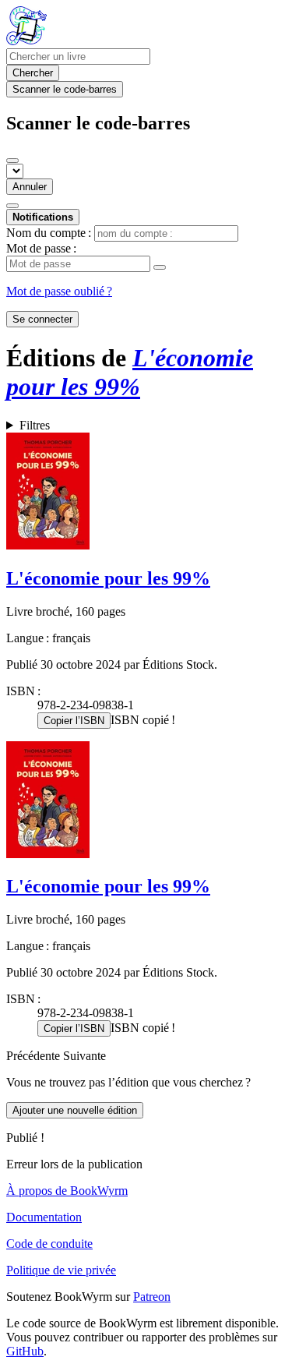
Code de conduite (49, 1243)
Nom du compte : (48, 232)
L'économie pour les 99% (108, 578)
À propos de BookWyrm (67, 1190)
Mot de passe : (41, 248)
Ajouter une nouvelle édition (74, 1110)
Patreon (152, 1296)
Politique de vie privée (61, 1270)
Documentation (44, 1217)
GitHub (25, 1351)
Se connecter (42, 319)
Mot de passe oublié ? (59, 291)
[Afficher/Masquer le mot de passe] (159, 267)
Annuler (29, 187)
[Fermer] (12, 160)
